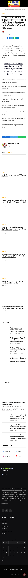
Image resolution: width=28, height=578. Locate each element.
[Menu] (3, 3)
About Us (4, 521)
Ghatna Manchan (10, 31)
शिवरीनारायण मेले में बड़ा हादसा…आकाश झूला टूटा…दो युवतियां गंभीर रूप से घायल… (17, 349)
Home (3, 9)
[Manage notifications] (24, 574)
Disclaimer (4, 523)
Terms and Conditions (7, 531)
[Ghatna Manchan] (14, 3)
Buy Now (17, 574)
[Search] (25, 3)
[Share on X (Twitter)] (11, 38)
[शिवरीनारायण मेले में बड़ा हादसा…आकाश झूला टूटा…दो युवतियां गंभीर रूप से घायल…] (5, 350)
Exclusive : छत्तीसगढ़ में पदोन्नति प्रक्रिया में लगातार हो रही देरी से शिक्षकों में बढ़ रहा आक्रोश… (12, 307)
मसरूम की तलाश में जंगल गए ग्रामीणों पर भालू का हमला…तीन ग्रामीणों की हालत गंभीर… (12, 282)
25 (6, 555)
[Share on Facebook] (8, 38)
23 (24, 552)
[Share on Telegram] (17, 38)
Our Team (4, 533)
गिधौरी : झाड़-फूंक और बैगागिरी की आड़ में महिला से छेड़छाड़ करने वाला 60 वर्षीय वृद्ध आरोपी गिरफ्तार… (17, 339)
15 (21, 550)
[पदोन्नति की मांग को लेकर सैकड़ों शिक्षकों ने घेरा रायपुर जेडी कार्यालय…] (14, 164)
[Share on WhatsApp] (14, 38)
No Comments (5, 34)
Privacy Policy (5, 526)
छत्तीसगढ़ (3, 13)
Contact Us (4, 528)
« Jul (3, 560)
